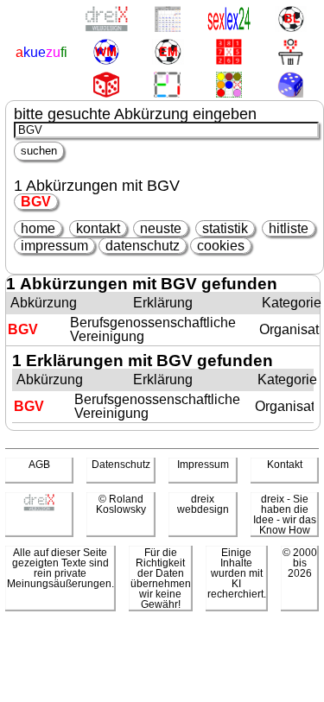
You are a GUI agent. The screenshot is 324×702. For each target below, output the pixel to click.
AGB (39, 465)
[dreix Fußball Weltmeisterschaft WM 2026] (106, 53)
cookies (221, 245)
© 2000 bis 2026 (300, 563)
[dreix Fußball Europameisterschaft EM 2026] (167, 53)
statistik (225, 228)
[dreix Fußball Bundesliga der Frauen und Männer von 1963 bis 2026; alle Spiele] (291, 20)
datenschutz (142, 245)
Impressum (203, 465)
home (38, 228)
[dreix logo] (38, 508)
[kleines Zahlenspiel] (229, 53)
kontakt (98, 228)
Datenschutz (121, 465)
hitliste (288, 228)
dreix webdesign (203, 504)
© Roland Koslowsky (121, 504)
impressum (54, 245)
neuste (160, 228)
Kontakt (284, 465)
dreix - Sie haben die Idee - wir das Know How (284, 514)
